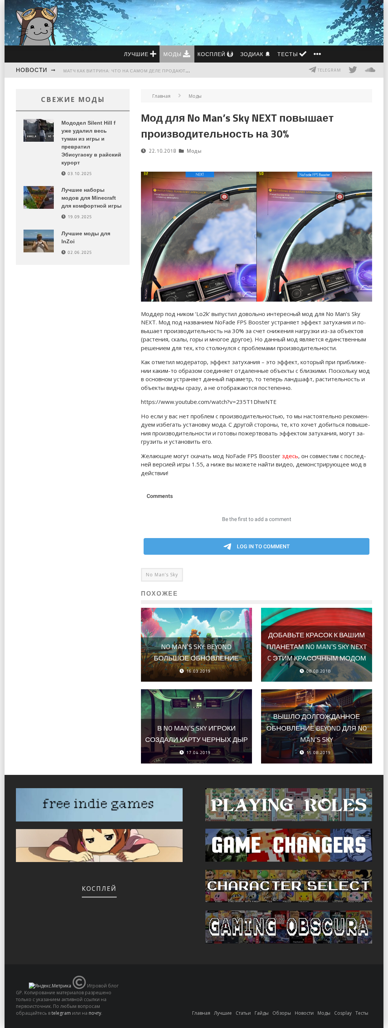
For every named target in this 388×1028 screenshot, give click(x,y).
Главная (161, 96)
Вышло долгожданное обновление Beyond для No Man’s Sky (316, 728)
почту (95, 1013)
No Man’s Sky (162, 574)
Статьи (243, 1013)
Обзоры (281, 1013)
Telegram (328, 70)
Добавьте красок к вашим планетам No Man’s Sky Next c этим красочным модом (316, 646)
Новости (31, 70)
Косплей (212, 54)
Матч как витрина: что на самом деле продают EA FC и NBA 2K (142, 71)
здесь (290, 456)
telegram (61, 1013)
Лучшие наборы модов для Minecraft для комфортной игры (91, 198)
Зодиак (252, 54)
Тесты (288, 54)
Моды (173, 54)
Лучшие (137, 54)
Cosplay (343, 1013)
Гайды (262, 1013)
